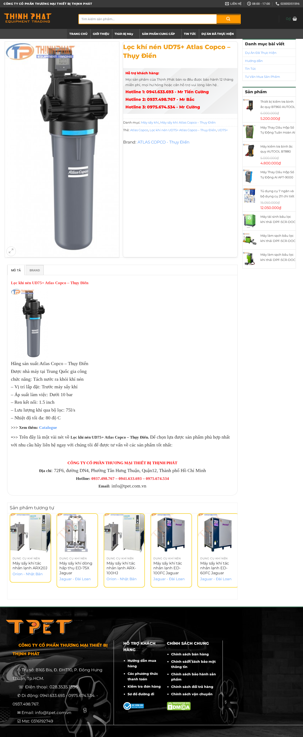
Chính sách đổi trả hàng (192, 687)
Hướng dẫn (254, 61)
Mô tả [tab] (16, 270)
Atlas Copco (139, 130)
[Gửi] (228, 19)
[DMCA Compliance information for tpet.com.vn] (179, 706)
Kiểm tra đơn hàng (144, 686)
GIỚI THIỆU (101, 34)
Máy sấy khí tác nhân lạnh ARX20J (30, 565)
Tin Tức (250, 68)
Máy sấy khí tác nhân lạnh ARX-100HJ (121, 568)
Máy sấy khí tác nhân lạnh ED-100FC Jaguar (167, 568)
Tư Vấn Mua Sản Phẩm (262, 77)
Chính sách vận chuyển (192, 694)
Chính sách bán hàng (190, 654)
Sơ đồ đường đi (141, 694)
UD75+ (223, 130)
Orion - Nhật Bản (28, 574)
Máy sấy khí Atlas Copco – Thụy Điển (188, 122)
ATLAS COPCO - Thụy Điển (163, 142)
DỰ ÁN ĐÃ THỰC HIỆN (217, 34)
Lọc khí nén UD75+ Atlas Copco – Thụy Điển (183, 130)
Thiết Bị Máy (124, 34)
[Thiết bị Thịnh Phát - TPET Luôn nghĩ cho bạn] (37, 18)
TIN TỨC (190, 34)
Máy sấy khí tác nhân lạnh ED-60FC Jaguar (214, 568)
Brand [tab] (35, 270)
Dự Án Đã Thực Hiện (260, 53)
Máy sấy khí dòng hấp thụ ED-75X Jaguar (75, 568)
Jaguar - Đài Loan (75, 579)
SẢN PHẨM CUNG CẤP (158, 34)
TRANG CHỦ (78, 34)
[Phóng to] (11, 251)
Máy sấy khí (150, 122)
